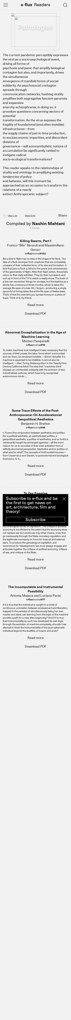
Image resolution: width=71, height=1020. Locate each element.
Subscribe (35, 519)
